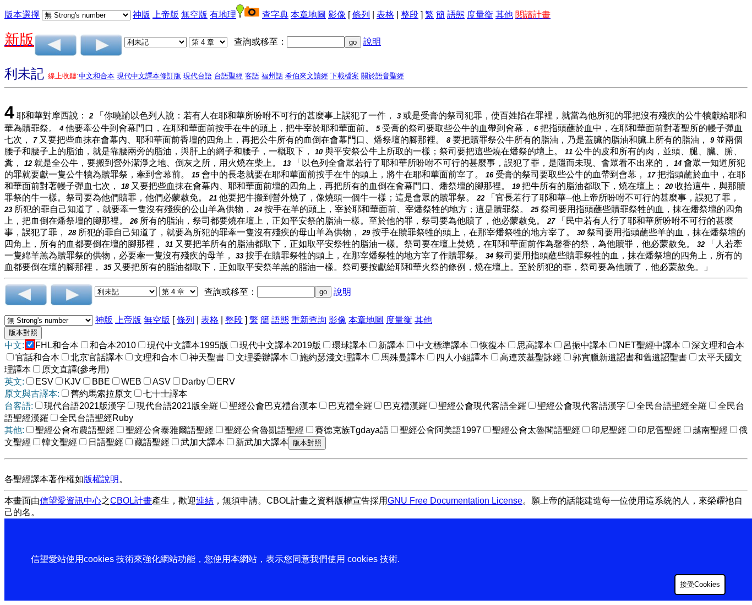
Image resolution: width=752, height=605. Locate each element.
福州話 (272, 76)
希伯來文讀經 (306, 76)
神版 (141, 14)
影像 (337, 14)
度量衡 (480, 14)
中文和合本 (97, 76)
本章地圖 (308, 14)
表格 (385, 14)
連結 (205, 500)
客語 (252, 76)
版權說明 (101, 479)
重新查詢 (308, 320)
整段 (409, 14)
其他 (504, 14)
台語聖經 (228, 76)
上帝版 (165, 14)
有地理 (223, 14)
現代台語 (197, 76)
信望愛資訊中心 (70, 500)
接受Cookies (700, 584)
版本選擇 (22, 14)
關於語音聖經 (382, 76)
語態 (456, 14)
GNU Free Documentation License (455, 500)
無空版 (194, 14)
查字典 (275, 14)
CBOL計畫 (131, 500)
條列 (361, 14)
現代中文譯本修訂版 (149, 76)
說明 (372, 41)
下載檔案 (344, 76)
